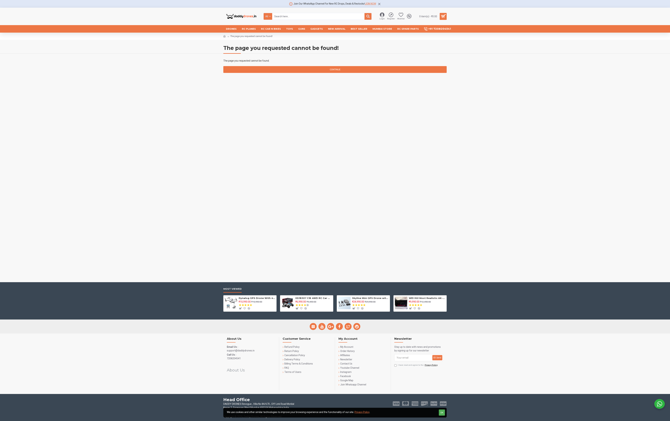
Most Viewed (232, 288)
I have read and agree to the (418, 365)
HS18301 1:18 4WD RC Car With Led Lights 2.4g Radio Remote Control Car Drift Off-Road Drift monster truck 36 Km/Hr (313, 298)
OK (441, 412)
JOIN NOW (370, 3)
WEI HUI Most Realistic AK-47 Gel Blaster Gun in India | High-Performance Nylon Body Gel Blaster (427, 298)
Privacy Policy (362, 412)
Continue (335, 69)
